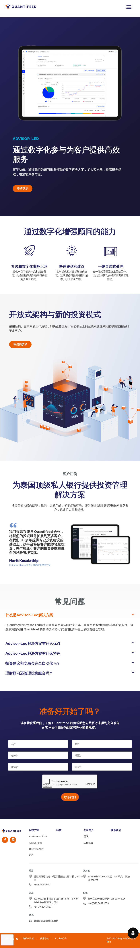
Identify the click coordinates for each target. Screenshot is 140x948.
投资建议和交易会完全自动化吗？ (32, 663)
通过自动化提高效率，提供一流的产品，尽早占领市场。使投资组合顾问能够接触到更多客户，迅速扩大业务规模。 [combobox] (70, 507)
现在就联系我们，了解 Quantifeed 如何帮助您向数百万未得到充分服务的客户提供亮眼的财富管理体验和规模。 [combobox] (70, 725)
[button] (70, 615)
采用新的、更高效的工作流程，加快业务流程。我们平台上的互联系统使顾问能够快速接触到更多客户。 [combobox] (69, 328)
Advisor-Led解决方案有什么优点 (32, 643)
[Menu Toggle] (129, 7)
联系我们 (116, 830)
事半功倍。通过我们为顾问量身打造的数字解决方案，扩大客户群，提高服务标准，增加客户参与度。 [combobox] (67, 171)
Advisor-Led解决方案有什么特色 (32, 653)
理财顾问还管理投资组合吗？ (29, 673)
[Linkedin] (13, 840)
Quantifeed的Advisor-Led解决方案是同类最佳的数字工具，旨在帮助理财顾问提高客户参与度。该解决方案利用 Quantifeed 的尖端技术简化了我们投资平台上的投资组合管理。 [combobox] (69, 627)
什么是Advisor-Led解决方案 (29, 615)
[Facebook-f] (5, 840)
